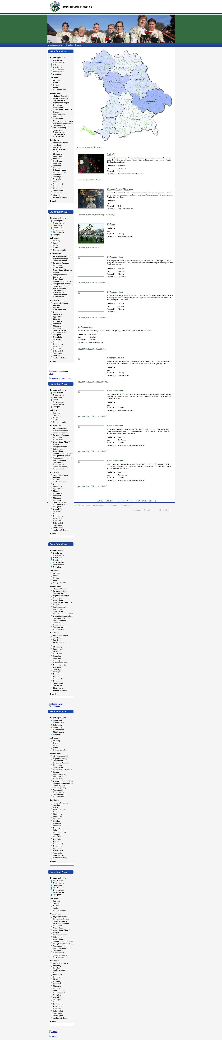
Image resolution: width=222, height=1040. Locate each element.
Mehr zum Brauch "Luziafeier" (89, 180)
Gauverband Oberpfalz (62, 110)
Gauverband (55, 93)
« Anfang (99, 501)
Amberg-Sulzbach (60, 143)
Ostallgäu (57, 179)
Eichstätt (56, 159)
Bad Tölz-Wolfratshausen (59, 148)
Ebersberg (57, 154)
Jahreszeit (54, 78)
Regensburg (58, 184)
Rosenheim (57, 186)
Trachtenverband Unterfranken (60, 135)
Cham (55, 152)
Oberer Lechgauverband (63, 121)
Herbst (56, 85)
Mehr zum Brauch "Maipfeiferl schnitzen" (93, 381)
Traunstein (57, 193)
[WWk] (52, 1036)
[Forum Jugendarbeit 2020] (60, 373)
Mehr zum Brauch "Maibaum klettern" (92, 348)
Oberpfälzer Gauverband (63, 123)
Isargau (56, 112)
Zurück (109, 501)
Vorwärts (142, 501)
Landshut (57, 163)
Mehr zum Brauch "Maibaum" (89, 248)
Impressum (136, 510)
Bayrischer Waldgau (61, 103)
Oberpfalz (57, 74)
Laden (70, 45)
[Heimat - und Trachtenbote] (60, 706)
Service (78, 45)
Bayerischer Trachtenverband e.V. (95, 505)
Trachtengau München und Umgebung (62, 127)
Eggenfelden (58, 156)
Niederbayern (58, 62)
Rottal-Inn (57, 188)
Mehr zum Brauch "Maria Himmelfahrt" (92, 451)
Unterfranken (58, 69)
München (57, 166)
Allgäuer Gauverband (62, 96)
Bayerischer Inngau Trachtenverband (61, 99)
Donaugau (57, 105)
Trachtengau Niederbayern (58, 131)
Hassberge (57, 161)
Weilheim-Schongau (61, 197)
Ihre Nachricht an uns (165, 510)
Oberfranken (58, 67)
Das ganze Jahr (59, 90)
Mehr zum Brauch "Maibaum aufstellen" (92, 283)
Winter (55, 87)
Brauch (53, 201)
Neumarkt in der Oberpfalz (59, 173)
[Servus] (53, 1031)
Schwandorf (58, 190)
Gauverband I (58, 107)
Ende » (152, 501)
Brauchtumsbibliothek (56, 45)
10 (136, 501)
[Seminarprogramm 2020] (60, 378)
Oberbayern (58, 60)
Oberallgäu (57, 177)
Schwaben (57, 65)
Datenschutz (149, 510)
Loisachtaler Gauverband (58, 117)
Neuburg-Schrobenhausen (60, 169)
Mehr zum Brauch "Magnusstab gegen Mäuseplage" (96, 215)
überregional (58, 195)
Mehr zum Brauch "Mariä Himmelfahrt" (92, 416)
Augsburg (57, 145)
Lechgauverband (60, 114)
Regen (56, 181)
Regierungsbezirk (58, 57)
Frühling (56, 80)
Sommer (56, 83)
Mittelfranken (58, 72)
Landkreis (54, 140)
